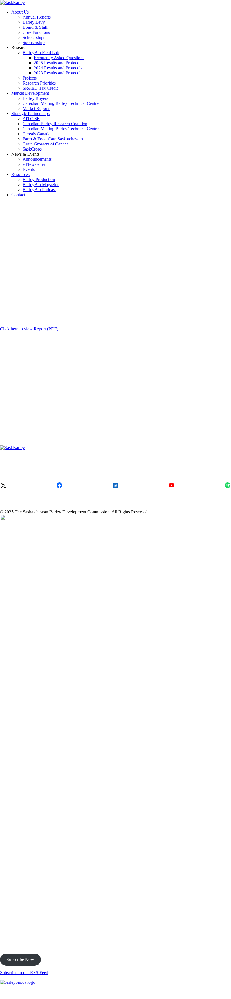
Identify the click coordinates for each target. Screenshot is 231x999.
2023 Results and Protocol (57, 72)
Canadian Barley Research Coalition (55, 123)
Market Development (30, 93)
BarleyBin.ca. (187, 991)
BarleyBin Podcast (39, 189)
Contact (18, 194)
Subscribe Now (20, 959)
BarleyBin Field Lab (41, 52)
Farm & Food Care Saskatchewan (53, 138)
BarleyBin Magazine (41, 184)
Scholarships (34, 37)
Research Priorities (39, 83)
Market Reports (36, 108)
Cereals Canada (36, 133)
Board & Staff (35, 27)
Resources (20, 174)
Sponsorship (34, 42)
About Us (20, 12)
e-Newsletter (34, 164)
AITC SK (31, 118)
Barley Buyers (35, 98)
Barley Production (39, 179)
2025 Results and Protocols (58, 62)
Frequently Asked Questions (59, 57)
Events (29, 169)
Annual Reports (37, 17)
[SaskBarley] (12, 2)
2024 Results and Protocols (58, 67)
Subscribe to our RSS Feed (24, 972)
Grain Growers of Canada (46, 144)
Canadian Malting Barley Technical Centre (61, 103)
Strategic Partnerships (30, 113)
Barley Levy (34, 22)
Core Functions (36, 32)
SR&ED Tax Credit (40, 88)
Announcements (37, 159)
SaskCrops (32, 149)
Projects (30, 78)
